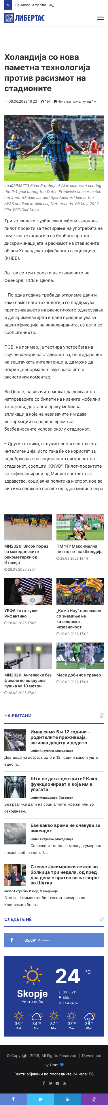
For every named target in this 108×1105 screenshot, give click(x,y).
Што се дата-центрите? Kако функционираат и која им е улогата (64, 784)
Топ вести (66, 798)
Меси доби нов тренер (78, 674)
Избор (33, 891)
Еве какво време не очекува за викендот (65, 828)
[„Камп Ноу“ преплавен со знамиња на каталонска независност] (80, 591)
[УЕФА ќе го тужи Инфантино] (28, 591)
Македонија (64, 751)
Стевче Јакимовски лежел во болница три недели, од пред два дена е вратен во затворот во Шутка (65, 875)
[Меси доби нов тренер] (80, 656)
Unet (54, 1064)
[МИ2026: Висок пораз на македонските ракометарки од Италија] (28, 527)
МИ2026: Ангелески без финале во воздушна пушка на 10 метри (28, 680)
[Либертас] (24, 18)
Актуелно (46, 751)
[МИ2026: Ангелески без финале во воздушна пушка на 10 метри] (28, 656)
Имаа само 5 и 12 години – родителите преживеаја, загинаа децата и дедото (60, 737)
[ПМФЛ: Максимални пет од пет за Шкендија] (80, 527)
